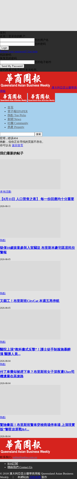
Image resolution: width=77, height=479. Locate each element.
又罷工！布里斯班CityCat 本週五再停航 (29, 301)
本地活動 (5, 191)
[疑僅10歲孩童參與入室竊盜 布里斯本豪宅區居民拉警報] (30, 236)
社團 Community (17, 123)
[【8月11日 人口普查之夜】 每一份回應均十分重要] (30, 188)
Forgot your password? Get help (19, 51)
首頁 (10, 107)
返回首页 (17, 145)
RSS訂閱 (12, 463)
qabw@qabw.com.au (25, 457)
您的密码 (40, 43)
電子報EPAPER (17, 111)
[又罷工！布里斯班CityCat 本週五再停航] (30, 289)
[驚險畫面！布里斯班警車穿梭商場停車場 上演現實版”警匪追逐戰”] (30, 413)
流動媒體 (35, 477)
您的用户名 (42, 39)
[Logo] (14, 101)
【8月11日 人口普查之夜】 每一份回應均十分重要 (37, 199)
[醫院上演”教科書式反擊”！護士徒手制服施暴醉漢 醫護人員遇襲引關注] (30, 338)
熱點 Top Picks (16, 115)
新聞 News (14, 119)
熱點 (3, 240)
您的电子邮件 (43, 62)
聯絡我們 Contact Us (19, 467)
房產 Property (15, 127)
